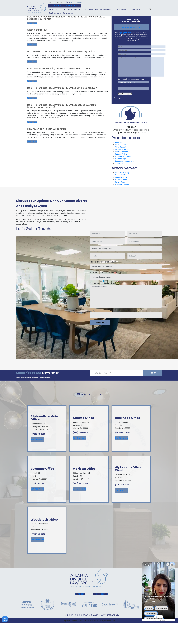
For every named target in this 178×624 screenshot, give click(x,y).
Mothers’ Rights (121, 159)
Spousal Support (121, 163)
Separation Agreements (124, 161)
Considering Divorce (71, 9)
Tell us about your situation (102, 283)
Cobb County (120, 175)
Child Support (120, 147)
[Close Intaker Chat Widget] (171, 564)
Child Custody (121, 144)
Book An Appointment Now (131, 27)
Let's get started (100, 594)
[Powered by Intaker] (162, 620)
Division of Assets (122, 149)
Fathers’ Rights (121, 154)
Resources (136, 9)
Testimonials (55, 13)
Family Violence (121, 152)
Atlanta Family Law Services (98, 9)
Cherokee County (122, 172)
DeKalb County (121, 177)
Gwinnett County (122, 184)
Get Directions (37, 439)
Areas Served (121, 9)
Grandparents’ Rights (123, 156)
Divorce (95, 615)
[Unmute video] (145, 564)
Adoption (118, 142)
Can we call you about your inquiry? (132, 79)
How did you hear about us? (103, 262)
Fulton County (120, 182)
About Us (53, 9)
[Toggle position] (168, 564)
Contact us (68, 13)
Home (70, 615)
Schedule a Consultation (64, 5)
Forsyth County (121, 179)
